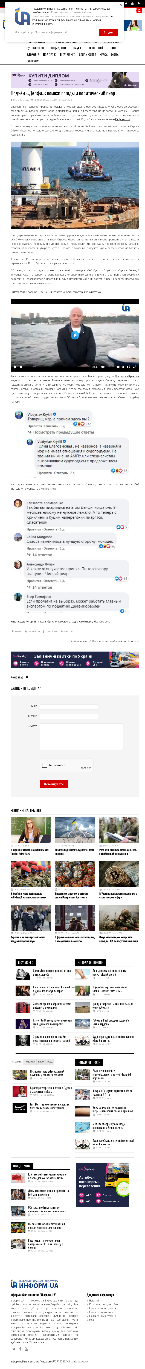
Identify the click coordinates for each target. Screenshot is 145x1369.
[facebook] (20, 1349)
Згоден (108, 32)
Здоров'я (33, 54)
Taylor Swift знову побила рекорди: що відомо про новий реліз (52, 1022)
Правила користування (102, 1308)
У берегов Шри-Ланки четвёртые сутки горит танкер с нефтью (63, 292)
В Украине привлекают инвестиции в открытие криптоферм (118, 895)
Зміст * (33, 726)
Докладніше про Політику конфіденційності (41, 32)
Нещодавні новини (91, 962)
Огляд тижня (22, 1166)
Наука (77, 48)
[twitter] (125, 3)
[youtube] (132, 3)
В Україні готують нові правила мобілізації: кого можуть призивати (28, 895)
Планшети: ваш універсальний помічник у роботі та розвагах (47, 1073)
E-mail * (32, 716)
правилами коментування (93, 16)
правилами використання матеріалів (53, 16)
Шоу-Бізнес (67, 54)
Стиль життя (87, 54)
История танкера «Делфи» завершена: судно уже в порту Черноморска (67, 622)
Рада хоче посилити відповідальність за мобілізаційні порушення (118, 851)
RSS (92, 1320)
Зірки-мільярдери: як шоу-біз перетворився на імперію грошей (51, 1038)
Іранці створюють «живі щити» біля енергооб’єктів (112, 1005)
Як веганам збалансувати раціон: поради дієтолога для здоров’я (46, 1226)
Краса (104, 54)
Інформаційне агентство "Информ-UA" (33, 1361)
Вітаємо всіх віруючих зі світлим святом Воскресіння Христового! (71, 895)
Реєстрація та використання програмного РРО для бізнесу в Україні (45, 1244)
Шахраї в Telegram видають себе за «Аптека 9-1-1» (112, 1092)
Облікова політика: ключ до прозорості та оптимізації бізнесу (47, 1209)
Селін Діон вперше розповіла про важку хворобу (52, 972)
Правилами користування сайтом (71, 12)
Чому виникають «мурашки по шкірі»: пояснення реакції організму (112, 1109)
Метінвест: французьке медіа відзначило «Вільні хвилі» (109, 1126)
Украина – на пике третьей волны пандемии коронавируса (28, 939)
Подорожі (50, 54)
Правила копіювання (101, 1312)
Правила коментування (102, 1316)
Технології (96, 48)
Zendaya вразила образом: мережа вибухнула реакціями (52, 1005)
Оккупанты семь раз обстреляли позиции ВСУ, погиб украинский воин (118, 939)
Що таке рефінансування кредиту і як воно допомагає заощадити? (47, 1176)
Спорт (115, 48)
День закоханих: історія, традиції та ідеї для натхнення (48, 1192)
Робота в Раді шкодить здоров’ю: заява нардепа (74, 851)
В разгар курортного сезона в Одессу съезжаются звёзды (51, 1089)
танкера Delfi (56, 107)
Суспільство (35, 48)
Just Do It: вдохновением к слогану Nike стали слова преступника (49, 1106)
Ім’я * (34, 706)
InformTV (33, 61)
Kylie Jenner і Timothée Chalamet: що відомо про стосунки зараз (54, 989)
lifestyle (16, 1062)
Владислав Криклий (127, 376)
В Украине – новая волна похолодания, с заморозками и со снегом (75, 939)
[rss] (139, 3)
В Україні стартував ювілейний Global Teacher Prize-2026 (30, 851)
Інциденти (58, 48)
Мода (114, 54)
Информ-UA (122, 119)
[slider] (54, 367)
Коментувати (54, 784)
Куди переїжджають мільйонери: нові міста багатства (113, 1038)
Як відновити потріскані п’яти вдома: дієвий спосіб (109, 972)
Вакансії (94, 1301)
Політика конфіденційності (105, 1304)
